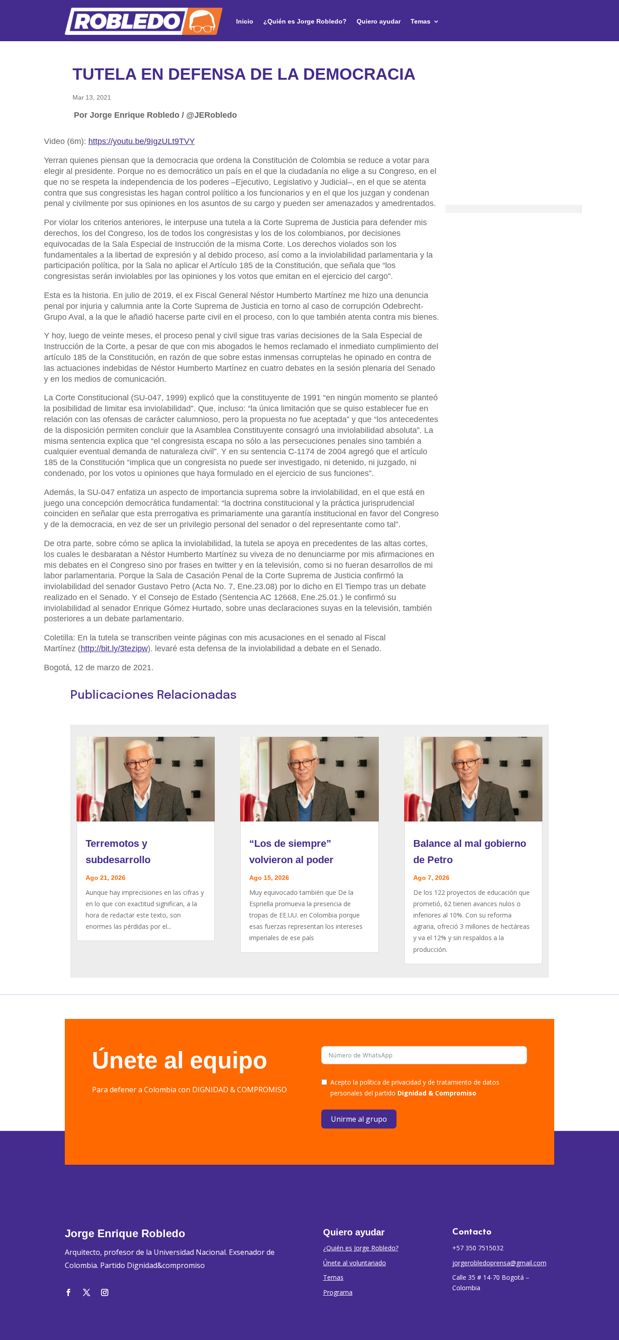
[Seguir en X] (86, 1292)
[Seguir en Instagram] (104, 1292)
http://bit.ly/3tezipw (114, 648)
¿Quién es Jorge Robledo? (305, 21)
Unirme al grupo (359, 1119)
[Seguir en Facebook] (68, 1292)
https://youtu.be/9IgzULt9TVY (141, 141)
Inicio (244, 21)
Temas (420, 21)
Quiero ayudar (379, 21)
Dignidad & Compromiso (436, 1093)
